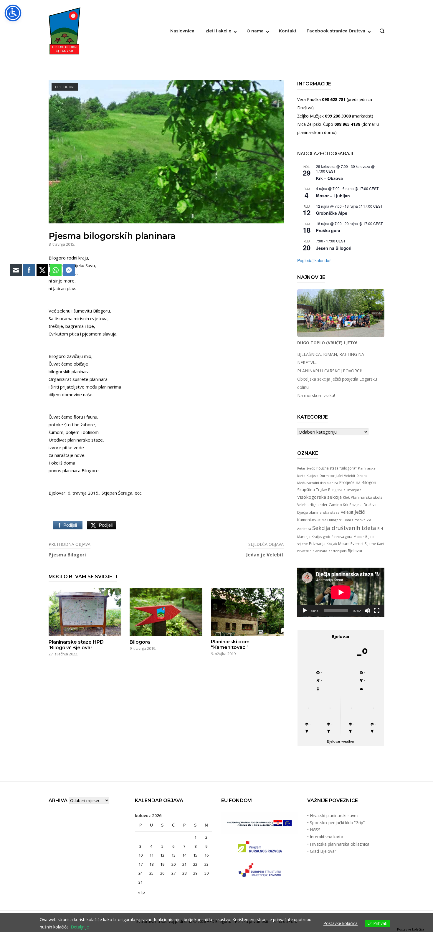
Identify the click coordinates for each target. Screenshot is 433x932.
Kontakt (288, 31)
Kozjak (332, 544)
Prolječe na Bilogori (357, 482)
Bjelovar (355, 550)
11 (151, 855)
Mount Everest (350, 543)
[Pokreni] (305, 611)
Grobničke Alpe (331, 213)
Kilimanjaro (352, 490)
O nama (255, 31)
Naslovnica (182, 31)
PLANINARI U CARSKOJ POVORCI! (329, 371)
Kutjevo (312, 476)
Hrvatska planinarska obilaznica (339, 844)
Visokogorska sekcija (319, 497)
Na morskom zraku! (316, 395)
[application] (340, 592)
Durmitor (327, 475)
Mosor (358, 536)
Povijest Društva (362, 504)
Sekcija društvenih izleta (344, 527)
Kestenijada (337, 550)
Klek (346, 497)
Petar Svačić (306, 468)
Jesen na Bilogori (333, 248)
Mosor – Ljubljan (333, 196)
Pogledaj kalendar (314, 260)
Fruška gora (328, 230)
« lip (141, 892)
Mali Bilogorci (332, 520)
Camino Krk (338, 504)
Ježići (360, 512)
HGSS (315, 829)
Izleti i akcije (217, 31)
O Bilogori (64, 87)
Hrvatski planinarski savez (334, 815)
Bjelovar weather (341, 741)
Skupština (306, 489)
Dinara (361, 475)
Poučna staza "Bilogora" (336, 468)
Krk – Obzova (329, 178)
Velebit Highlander (312, 504)
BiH (380, 528)
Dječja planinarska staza (318, 512)
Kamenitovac (308, 519)
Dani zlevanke (355, 520)
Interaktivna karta (326, 837)
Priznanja (317, 543)
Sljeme (370, 543)
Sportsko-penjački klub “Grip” (337, 822)
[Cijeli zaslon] (377, 611)
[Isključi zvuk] (367, 611)
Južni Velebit (345, 475)
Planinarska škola (367, 497)
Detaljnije (80, 927)
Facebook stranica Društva (336, 31)
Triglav (321, 489)
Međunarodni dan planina (317, 482)
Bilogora (335, 489)
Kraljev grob (321, 537)
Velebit (347, 512)
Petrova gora (341, 536)
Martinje (303, 536)
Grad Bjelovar (323, 851)
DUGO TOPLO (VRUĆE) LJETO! (327, 343)
